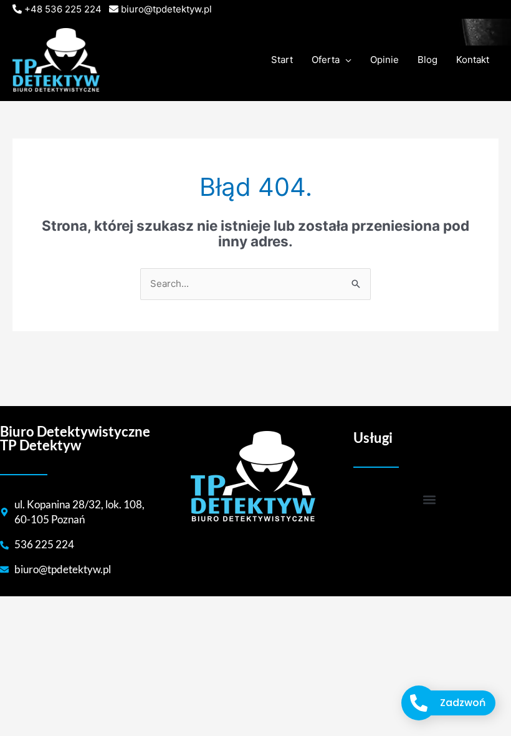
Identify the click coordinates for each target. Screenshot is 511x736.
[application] (345, 59)
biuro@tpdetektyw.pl (166, 9)
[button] (429, 500)
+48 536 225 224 (63, 9)
